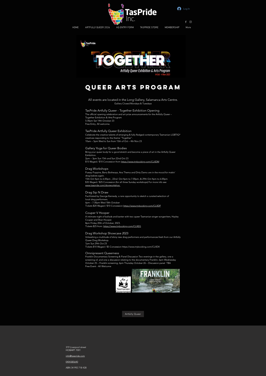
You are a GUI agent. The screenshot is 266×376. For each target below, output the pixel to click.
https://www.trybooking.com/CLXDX (141, 246)
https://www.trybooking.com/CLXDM (140, 161)
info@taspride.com (75, 355)
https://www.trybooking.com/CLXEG (122, 226)
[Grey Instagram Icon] (190, 21)
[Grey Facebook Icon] (185, 21)
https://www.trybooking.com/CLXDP (142, 205)
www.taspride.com (102, 185)
